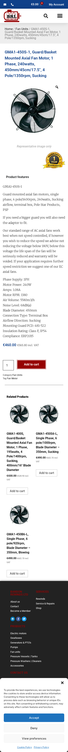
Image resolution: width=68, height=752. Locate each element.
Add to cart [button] (17, 491)
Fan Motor (12, 378)
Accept (34, 718)
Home (9, 29)
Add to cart (31, 364)
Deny (34, 728)
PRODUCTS (17, 626)
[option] (33, 111)
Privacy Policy (41, 747)
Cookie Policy (24, 747)
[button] (62, 683)
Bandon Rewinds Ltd (19, 593)
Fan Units (21, 29)
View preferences (34, 738)
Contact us (19, 672)
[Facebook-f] (18, 619)
